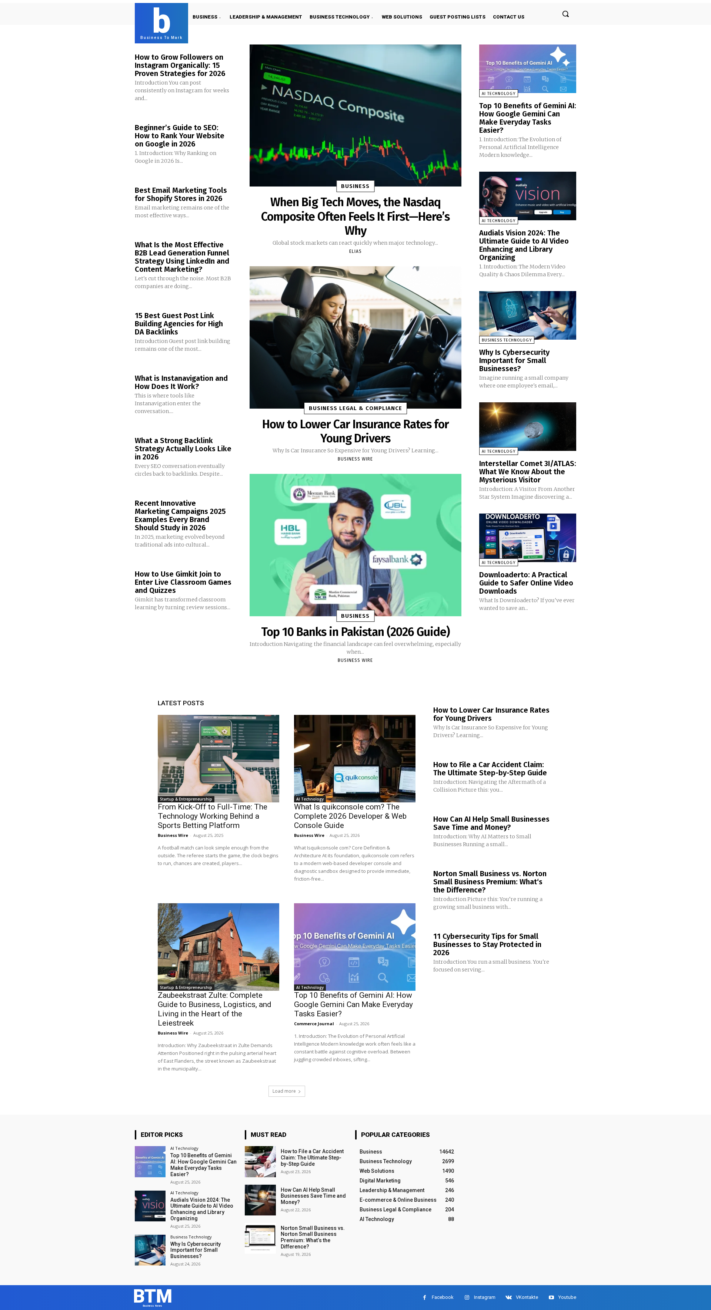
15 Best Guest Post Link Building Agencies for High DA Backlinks (179, 323)
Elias (355, 251)
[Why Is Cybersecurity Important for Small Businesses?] (527, 315)
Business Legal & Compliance (355, 408)
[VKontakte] (508, 1297)
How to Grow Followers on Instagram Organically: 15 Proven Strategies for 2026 (180, 65)
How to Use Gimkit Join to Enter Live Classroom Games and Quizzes (183, 582)
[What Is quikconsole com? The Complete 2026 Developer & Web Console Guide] (354, 758)
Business (355, 186)
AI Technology (498, 93)
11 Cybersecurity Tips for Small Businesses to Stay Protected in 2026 (487, 944)
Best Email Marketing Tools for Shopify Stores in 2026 (181, 194)
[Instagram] (466, 1297)
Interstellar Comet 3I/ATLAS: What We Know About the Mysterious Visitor (527, 471)
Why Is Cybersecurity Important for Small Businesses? (514, 360)
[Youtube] (551, 1297)
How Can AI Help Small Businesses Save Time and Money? (491, 823)
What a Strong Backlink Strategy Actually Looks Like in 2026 (183, 448)
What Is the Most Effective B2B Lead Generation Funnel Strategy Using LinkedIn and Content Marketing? (182, 257)
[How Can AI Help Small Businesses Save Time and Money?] (260, 1200)
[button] (565, 13)
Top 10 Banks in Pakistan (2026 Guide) (355, 632)
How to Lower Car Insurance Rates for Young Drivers (355, 431)
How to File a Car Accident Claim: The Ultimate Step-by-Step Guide (490, 768)
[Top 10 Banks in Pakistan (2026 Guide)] (355, 545)
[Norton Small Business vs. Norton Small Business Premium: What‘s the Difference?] (260, 1238)
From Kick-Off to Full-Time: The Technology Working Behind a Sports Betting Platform (212, 816)
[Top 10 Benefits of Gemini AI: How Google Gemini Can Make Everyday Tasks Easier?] (527, 68)
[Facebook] (424, 1297)
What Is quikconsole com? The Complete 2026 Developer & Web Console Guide (350, 816)
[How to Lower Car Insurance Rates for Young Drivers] (355, 337)
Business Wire (355, 459)
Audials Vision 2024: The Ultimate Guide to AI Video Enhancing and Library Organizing (524, 245)
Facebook (443, 1297)
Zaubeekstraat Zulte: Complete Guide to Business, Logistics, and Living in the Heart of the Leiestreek (214, 1009)
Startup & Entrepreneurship (186, 799)
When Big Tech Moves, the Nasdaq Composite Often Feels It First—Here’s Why (355, 216)
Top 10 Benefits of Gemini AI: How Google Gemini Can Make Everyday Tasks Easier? (527, 118)
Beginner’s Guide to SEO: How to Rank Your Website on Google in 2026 (179, 135)
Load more (284, 1091)
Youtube (567, 1297)
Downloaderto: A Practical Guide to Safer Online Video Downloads (526, 582)
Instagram (484, 1297)
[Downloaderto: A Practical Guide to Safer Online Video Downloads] (527, 538)
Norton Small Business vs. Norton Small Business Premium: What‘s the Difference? (490, 881)
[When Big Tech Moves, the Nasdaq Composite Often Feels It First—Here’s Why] (355, 115)
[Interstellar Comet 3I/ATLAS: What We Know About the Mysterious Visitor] (527, 426)
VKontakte (527, 1297)
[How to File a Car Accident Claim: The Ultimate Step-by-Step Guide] (260, 1161)
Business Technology (507, 340)
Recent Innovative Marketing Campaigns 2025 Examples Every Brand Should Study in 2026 (180, 515)
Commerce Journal (314, 1023)
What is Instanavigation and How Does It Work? (181, 382)
